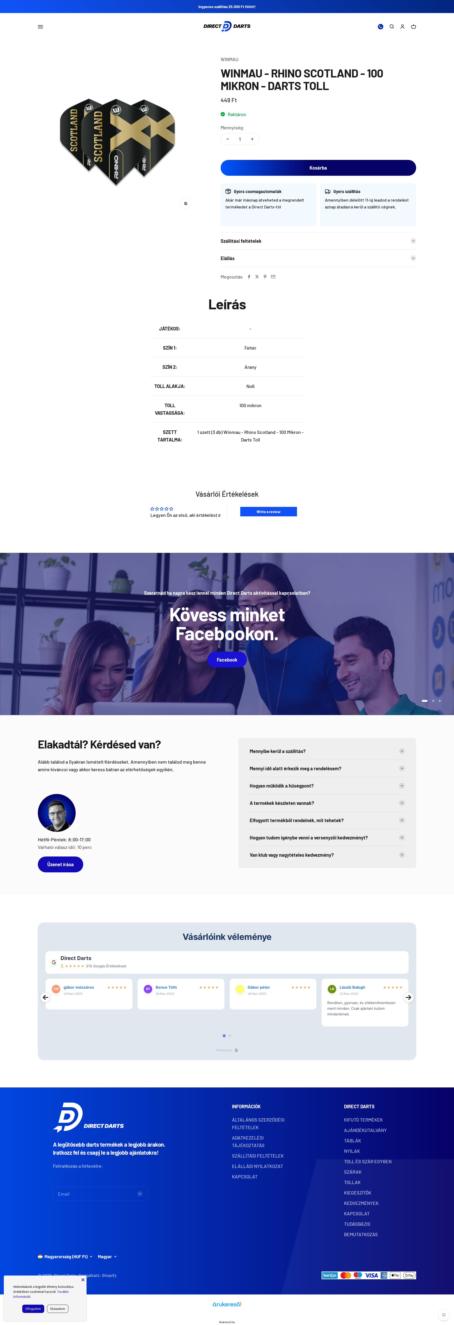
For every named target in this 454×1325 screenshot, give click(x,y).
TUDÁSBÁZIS (357, 1224)
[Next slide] (408, 997)
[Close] (83, 1279)
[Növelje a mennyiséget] (252, 139)
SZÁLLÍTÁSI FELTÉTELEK (258, 1155)
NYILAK (352, 1151)
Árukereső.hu (227, 1322)
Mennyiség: (232, 127)
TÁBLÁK (352, 1140)
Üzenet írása (60, 864)
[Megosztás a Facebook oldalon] (249, 277)
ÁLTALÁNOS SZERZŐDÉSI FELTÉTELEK (258, 1123)
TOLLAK (352, 1182)
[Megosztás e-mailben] (273, 277)
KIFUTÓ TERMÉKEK (363, 1119)
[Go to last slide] (45, 997)
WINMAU (230, 59)
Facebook (227, 659)
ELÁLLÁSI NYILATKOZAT (257, 1166)
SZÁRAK (353, 1172)
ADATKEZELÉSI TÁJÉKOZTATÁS (248, 1141)
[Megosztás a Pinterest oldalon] (265, 277)
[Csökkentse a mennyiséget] (228, 139)
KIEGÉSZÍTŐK (357, 1192)
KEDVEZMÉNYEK (361, 1203)
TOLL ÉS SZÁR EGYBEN (368, 1161)
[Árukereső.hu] (227, 1305)
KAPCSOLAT (245, 1176)
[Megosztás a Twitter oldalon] (257, 277)
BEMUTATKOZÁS (361, 1234)
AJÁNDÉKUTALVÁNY (365, 1130)
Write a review (269, 511)
